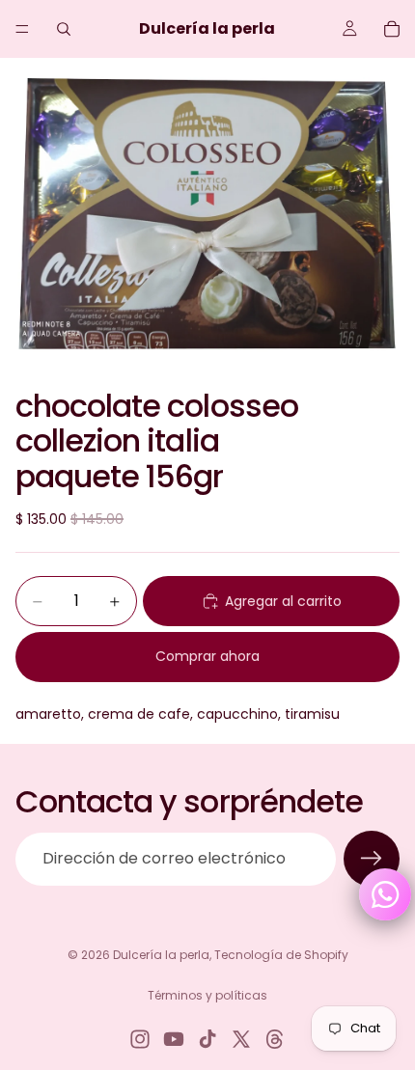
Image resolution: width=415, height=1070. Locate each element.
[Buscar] (63, 29)
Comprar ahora (207, 656)
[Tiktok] (207, 1039)
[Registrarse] (372, 859)
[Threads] (275, 1039)
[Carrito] (392, 29)
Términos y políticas (207, 995)
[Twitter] (241, 1039)
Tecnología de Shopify (281, 955)
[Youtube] (173, 1039)
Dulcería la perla (161, 955)
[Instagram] (140, 1039)
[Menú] (22, 29)
